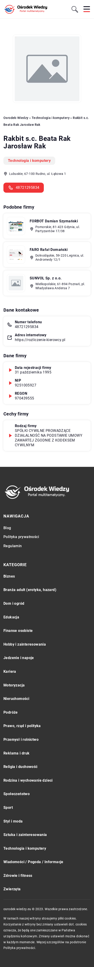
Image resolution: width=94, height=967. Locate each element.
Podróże (10, 712)
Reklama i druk (16, 753)
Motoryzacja (14, 685)
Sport (8, 807)
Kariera (9, 671)
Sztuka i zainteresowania (25, 835)
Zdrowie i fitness (17, 875)
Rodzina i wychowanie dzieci (28, 780)
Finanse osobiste (18, 630)
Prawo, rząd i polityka (22, 726)
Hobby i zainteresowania (24, 644)
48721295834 (27, 187)
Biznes (9, 576)
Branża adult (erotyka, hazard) (29, 590)
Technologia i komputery (29, 160)
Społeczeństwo (16, 794)
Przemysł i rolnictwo (21, 739)
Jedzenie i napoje (18, 658)
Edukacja (11, 617)
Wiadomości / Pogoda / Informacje (33, 862)
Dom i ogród (13, 603)
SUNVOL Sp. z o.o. (46, 278)
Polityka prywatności (21, 537)
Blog (7, 528)
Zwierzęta (12, 889)
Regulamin (12, 546)
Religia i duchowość (20, 767)
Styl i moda (13, 821)
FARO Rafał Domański (49, 249)
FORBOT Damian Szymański (54, 221)
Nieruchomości (16, 698)
